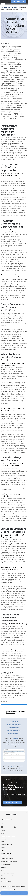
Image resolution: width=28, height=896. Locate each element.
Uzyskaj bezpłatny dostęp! (14, 893)
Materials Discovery (6, 864)
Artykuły (3, 870)
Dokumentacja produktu (7, 873)
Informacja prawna (14, 889)
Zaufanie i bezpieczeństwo (8, 836)
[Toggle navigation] (3, 4)
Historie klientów (5, 856)
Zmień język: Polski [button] (6, 819)
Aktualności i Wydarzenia (7, 881)
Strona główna (4, 889)
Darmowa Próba (18, 1)
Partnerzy (3, 839)
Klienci (2, 841)
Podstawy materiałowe (7, 858)
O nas (2, 833)
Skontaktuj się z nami (12, 802)
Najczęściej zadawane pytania (9, 861)
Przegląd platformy (6, 853)
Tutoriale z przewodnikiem (7, 876)
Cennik (2, 850)
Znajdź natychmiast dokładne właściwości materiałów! (14, 727)
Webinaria (3, 878)
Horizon (13, 767)
